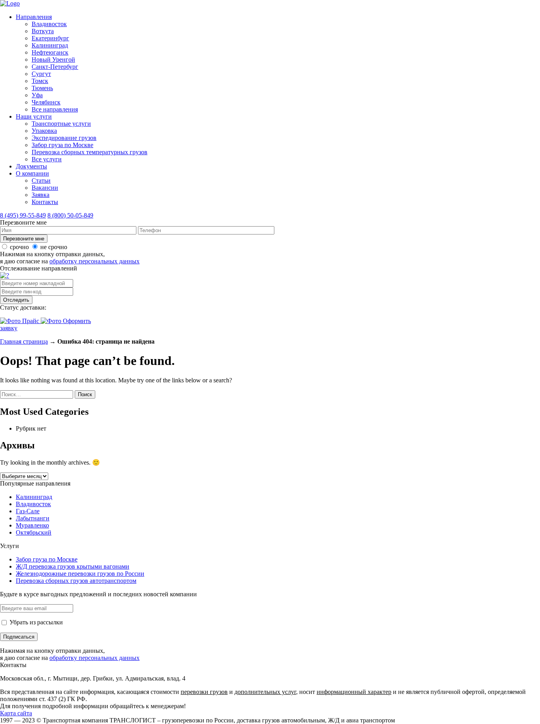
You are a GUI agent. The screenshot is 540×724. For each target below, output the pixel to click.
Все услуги (47, 159)
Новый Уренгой (53, 59)
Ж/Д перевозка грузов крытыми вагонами (72, 566)
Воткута (43, 31)
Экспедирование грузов (64, 137)
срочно (19, 247)
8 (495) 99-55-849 (23, 215)
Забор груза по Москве (62, 145)
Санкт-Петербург (55, 66)
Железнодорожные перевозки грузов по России (80, 573)
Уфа (37, 95)
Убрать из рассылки (35, 622)
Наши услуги (34, 116)
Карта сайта (16, 713)
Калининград (50, 45)
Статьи (41, 180)
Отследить (16, 300)
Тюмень (42, 88)
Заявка (40, 194)
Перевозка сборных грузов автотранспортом (76, 580)
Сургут (41, 73)
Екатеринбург (50, 38)
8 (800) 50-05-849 (70, 215)
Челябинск (46, 102)
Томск (40, 81)
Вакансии (45, 187)
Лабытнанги (32, 518)
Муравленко (32, 525)
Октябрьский (33, 532)
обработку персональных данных (94, 261)
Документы (31, 166)
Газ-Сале (28, 511)
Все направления (55, 109)
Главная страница (24, 341)
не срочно (53, 247)
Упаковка (44, 130)
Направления (34, 16)
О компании (32, 173)
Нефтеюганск (50, 52)
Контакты (45, 201)
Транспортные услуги (61, 123)
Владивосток (49, 24)
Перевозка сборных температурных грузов (89, 152)
